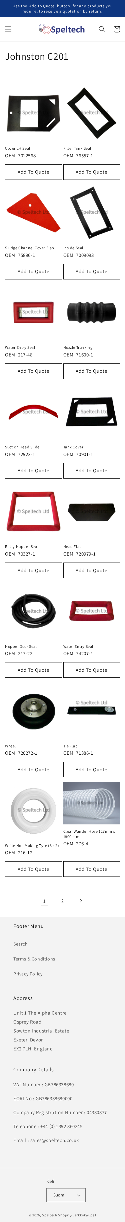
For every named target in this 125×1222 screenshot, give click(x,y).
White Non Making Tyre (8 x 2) (32, 845)
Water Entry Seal (20, 347)
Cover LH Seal (17, 148)
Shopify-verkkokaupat (77, 1215)
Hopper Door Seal (21, 646)
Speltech (49, 1215)
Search (20, 944)
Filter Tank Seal (77, 148)
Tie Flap (70, 745)
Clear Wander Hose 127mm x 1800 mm (89, 834)
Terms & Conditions (34, 959)
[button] (8, 29)
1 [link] (44, 901)
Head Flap (72, 546)
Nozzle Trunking (78, 347)
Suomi (59, 1195)
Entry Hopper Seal (21, 546)
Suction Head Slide (22, 446)
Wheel (10, 745)
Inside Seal (73, 247)
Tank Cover (73, 446)
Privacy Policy (27, 974)
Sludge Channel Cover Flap (29, 247)
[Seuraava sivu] (80, 900)
